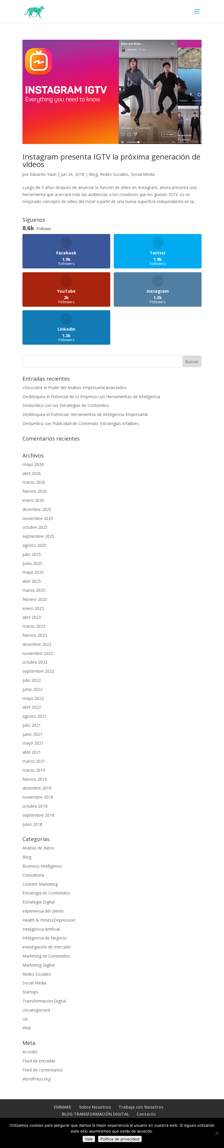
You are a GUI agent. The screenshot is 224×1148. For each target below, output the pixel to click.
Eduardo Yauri (43, 174)
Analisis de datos (38, 848)
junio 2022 (32, 689)
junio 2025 (32, 563)
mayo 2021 (33, 743)
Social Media (143, 174)
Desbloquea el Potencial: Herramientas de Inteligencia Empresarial (85, 414)
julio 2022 (31, 680)
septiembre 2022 (38, 671)
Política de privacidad (119, 1139)
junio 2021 (32, 734)
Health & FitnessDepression (48, 920)
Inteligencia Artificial (41, 929)
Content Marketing (40, 884)
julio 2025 (31, 554)
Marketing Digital (38, 965)
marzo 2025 (33, 590)
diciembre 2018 (36, 788)
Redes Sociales (114, 174)
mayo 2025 (33, 572)
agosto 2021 (34, 716)
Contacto (146, 1114)
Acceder (30, 1052)
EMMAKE (62, 1107)
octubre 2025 (35, 527)
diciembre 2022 (36, 644)
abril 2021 (31, 752)
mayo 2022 (33, 698)
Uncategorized (36, 1010)
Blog (93, 174)
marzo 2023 (33, 626)
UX (25, 1019)
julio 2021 (31, 725)
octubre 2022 (35, 662)
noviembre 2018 (37, 797)
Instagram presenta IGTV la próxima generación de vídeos (111, 160)
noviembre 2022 (37, 653)
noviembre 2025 (37, 518)
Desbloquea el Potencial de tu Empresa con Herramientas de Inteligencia (91, 396)
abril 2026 (31, 473)
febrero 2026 (34, 491)
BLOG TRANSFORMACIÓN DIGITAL (95, 1114)
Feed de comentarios (42, 1070)
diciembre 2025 (36, 509)
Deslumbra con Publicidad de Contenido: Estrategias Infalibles (80, 423)
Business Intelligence (42, 866)
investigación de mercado (46, 947)
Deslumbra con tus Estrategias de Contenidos (65, 405)
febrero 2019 (34, 779)
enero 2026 (33, 500)
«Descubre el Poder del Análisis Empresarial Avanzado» (74, 387)
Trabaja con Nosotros (140, 1107)
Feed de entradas (38, 1061)
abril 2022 (31, 707)
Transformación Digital (44, 1001)
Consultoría (33, 875)
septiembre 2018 (38, 815)
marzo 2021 (33, 761)
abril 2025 (31, 581)
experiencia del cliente (43, 911)
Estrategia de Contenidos (46, 893)
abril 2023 (31, 617)
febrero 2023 (34, 635)
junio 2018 (32, 824)
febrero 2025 (34, 599)
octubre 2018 (35, 806)
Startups (30, 992)
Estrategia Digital (38, 902)
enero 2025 (33, 608)
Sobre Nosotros (95, 1107)
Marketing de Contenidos (46, 956)
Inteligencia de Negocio (44, 938)
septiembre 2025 (38, 536)
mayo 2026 (33, 464)
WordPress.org (36, 1079)
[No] (217, 1133)
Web (26, 1028)
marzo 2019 (33, 770)
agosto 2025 (34, 545)
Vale (89, 1139)
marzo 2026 (33, 482)
